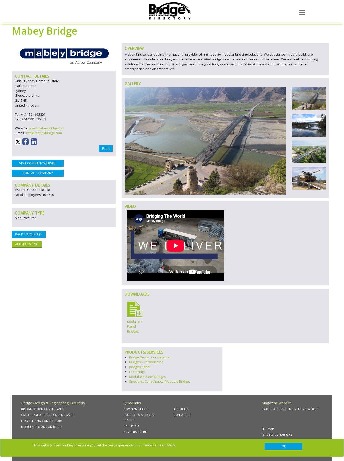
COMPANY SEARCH (136, 409)
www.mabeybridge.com (47, 128)
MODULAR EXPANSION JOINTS (41, 427)
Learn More (167, 445)
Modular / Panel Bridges (147, 376)
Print (105, 148)
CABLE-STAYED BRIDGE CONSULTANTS (47, 415)
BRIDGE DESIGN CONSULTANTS (42, 409)
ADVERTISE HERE (135, 432)
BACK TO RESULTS (28, 234)
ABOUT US (181, 409)
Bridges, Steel (139, 367)
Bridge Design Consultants (149, 357)
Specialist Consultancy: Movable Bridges (160, 381)
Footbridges (138, 371)
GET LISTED (131, 426)
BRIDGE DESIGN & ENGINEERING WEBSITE (291, 409)
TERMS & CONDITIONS (277, 434)
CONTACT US (182, 415)
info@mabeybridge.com (43, 133)
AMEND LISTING (27, 244)
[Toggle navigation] (302, 12)
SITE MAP (268, 429)
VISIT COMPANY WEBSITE (37, 163)
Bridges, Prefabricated (146, 362)
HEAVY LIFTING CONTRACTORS (42, 421)
